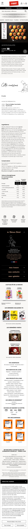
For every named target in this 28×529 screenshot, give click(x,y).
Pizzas (20, 383)
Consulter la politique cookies (9, 517)
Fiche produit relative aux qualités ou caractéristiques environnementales (14, 465)
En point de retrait (19, 364)
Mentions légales (9, 458)
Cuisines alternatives (18, 393)
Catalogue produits (18, 458)
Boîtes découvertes (14, 395)
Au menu (14, 402)
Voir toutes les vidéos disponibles (13, 357)
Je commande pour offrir (13, 375)
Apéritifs (2, 20)
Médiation (22, 459)
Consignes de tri (14, 461)
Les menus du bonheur (13, 396)
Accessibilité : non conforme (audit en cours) (16, 462)
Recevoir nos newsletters (18, 303)
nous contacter (14, 272)
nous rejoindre (14, 276)
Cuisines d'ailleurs (10, 385)
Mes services (20, 8)
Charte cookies (15, 459)
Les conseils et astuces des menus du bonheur (14, 404)
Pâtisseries (17, 391)
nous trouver (14, 268)
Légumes (6, 388)
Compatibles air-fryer (18, 380)
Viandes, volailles (19, 386)
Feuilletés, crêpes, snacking (12, 383)
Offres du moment (8, 380)
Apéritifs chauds (9, 20)
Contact (4, 462)
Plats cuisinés (18, 385)
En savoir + (14, 414)
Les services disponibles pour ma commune (12, 456)
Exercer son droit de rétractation (14, 467)
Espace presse (22, 461)
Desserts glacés (10, 391)
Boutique (22, 395)
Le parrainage (14, 366)
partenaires (15, 487)
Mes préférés (8, 8)
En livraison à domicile (9, 364)
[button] (21, 3)
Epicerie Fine (6, 395)
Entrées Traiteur (16, 382)
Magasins (8, 371)
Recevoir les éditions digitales (6, 303)
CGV (24, 456)
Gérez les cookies (7, 459)
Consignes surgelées (16, 371)
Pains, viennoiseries (8, 393)
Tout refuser (7, 525)
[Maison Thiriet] (14, 3)
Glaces (19, 390)
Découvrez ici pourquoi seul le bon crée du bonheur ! (14, 251)
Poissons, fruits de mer (9, 386)
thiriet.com (14, 454)
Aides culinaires (10, 390)
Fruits (16, 390)
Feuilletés (16, 20)
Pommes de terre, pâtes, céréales (16, 388)
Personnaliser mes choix (14, 521)
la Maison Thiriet (14, 232)
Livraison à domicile (13, 373)
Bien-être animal (6, 461)
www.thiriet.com (6, 487)
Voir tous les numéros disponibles (13, 323)
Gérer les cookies (16, 510)
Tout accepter (20, 525)
